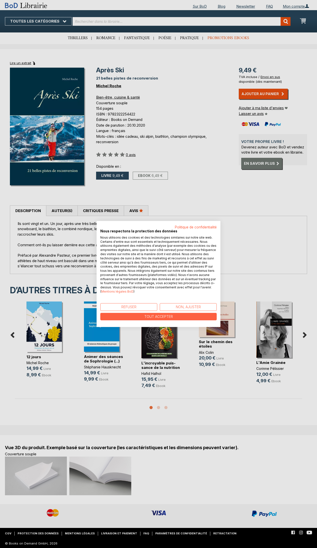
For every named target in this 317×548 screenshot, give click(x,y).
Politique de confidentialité (196, 227)
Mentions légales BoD (117, 291)
